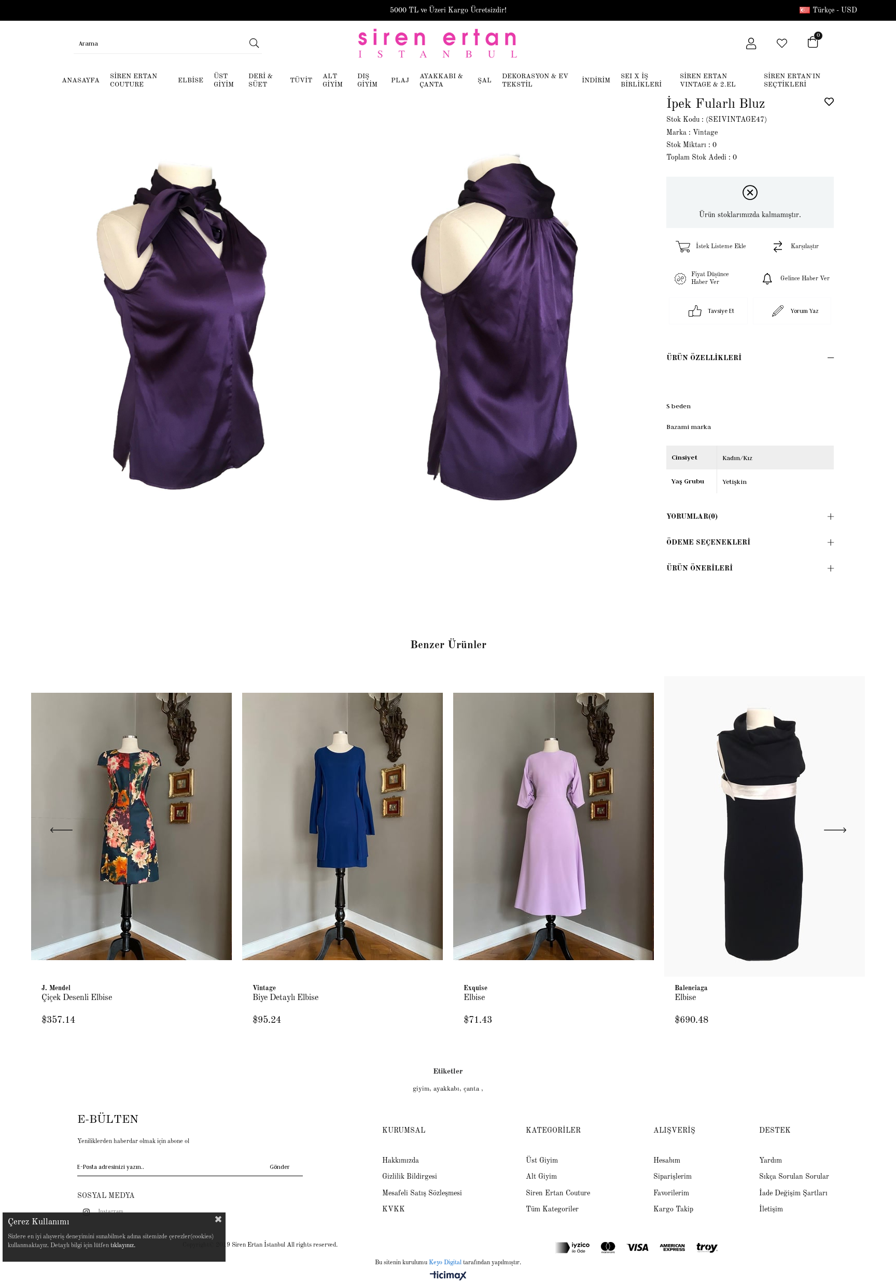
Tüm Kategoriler (552, 1209)
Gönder (280, 1167)
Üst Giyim (542, 1160)
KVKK (393, 1209)
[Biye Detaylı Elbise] (342, 826)
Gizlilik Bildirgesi (409, 1176)
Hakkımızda (400, 1160)
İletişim (771, 1209)
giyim (421, 1089)
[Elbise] (553, 826)
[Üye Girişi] (751, 43)
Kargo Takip (673, 1209)
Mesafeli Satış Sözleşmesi (422, 1193)
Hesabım (666, 1160)
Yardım (770, 1160)
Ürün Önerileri (699, 568)
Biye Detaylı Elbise (285, 998)
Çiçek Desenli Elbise (76, 998)
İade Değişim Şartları (793, 1193)
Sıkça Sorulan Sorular (794, 1176)
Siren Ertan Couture (558, 1193)
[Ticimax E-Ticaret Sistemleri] (448, 1276)
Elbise (474, 998)
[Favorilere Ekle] (829, 101)
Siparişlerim (672, 1176)
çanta (472, 1089)
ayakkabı (446, 1089)
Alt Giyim (541, 1176)
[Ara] (254, 43)
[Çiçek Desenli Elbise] (131, 826)
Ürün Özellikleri (703, 358)
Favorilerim (671, 1193)
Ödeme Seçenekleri (708, 542)
